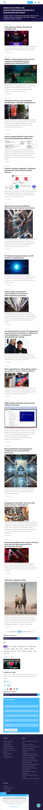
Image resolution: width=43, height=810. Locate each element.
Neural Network (6, 648)
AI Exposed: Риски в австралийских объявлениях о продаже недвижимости (20, 101)
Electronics (26, 648)
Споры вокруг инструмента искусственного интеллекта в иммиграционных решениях (16, 293)
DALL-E (35, 651)
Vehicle (17, 648)
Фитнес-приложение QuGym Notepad (30, 778)
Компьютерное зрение (8, 741)
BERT (13, 651)
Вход (30, 2)
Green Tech (24, 651)
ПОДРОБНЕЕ (8, 52)
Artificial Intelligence (21, 646)
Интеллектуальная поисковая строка (30, 764)
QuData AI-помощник (8, 753)
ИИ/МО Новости (6, 791)
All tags (5, 646)
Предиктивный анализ (8, 746)
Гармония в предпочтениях (15, 580)
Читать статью (14, 806)
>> (34, 631)
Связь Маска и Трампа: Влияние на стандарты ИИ (18, 28)
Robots (21, 648)
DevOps (5, 751)
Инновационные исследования (10, 750)
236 (24, 631)
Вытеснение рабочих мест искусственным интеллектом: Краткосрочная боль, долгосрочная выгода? (21, 544)
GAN (5, 653)
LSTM (19, 651)
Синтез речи (6, 755)
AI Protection (29, 651)
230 (10, 631)
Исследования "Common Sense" (29, 753)
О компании (6, 786)
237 (26, 631)
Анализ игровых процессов (28, 744)
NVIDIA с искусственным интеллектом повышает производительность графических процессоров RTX (19, 61)
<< (5, 631)
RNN (8, 653)
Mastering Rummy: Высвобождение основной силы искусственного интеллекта (18, 451)
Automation (14, 646)
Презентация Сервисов (8, 787)
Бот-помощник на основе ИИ (28, 766)
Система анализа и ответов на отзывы (30, 746)
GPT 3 (9, 646)
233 (17, 631)
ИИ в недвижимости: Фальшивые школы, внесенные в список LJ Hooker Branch (21, 370)
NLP (16, 651)
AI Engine (13, 648)
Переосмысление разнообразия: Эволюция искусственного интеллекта (20, 207)
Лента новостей (6, 789)
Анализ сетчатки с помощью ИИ (29, 759)
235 (22, 631)
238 (29, 631)
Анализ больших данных (8, 748)
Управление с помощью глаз (28, 748)
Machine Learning (32, 646)
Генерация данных (7, 744)
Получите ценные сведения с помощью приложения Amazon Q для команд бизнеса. (20, 170)
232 (15, 631)
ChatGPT (31, 648)
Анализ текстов (6, 743)
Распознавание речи (7, 757)
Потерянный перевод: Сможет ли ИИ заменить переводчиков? (19, 257)
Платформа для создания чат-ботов (30, 755)
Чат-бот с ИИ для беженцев (28, 757)
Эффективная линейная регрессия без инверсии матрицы (20, 404)
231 (12, 631)
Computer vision (7, 651)
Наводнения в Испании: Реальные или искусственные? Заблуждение (20, 504)
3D (27, 646)
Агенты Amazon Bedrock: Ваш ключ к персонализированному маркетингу (19, 137)
